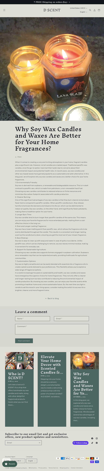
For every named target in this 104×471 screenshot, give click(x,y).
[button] (4, 10)
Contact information (77, 468)
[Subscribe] (39, 442)
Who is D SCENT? (16, 376)
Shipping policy (64, 468)
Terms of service (53, 468)
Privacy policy (43, 468)
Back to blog (53, 298)
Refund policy (33, 468)
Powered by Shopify (21, 468)
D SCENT (13, 468)
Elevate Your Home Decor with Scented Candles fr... (52, 364)
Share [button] (19, 157)
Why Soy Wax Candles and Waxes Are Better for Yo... (83, 383)
